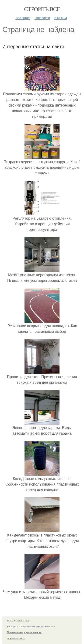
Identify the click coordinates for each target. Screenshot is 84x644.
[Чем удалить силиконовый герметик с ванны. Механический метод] (42, 586)
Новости (42, 17)
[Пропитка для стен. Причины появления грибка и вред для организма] (42, 371)
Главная (22, 17)
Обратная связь (16, 638)
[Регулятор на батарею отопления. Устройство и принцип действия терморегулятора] (42, 212)
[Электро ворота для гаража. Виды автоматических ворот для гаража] (42, 422)
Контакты (12, 626)
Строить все (42, 9)
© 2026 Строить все (18, 620)
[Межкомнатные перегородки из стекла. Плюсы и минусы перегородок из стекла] (42, 269)
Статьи (60, 17)
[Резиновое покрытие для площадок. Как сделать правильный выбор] (42, 320)
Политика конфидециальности (24, 632)
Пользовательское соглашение (37, 626)
